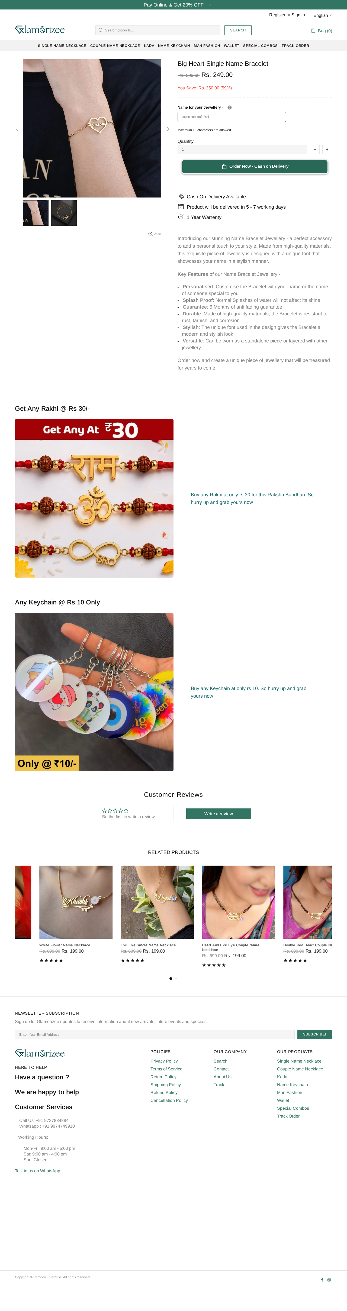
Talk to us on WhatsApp (37, 1170)
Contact (221, 1069)
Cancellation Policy (169, 1100)
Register (277, 14)
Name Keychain (292, 1084)
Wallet (283, 1100)
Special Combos (293, 1108)
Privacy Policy (164, 1061)
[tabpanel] (51, 918)
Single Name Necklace (299, 1061)
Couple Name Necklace (300, 1069)
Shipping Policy (165, 1084)
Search (238, 30)
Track (219, 1084)
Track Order (288, 1116)
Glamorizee (40, 30)
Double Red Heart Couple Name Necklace (295, 945)
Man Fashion (289, 1092)
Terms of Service (166, 1069)
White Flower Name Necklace (40, 945)
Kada (282, 1076)
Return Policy (163, 1076)
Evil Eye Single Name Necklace (124, 945)
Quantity (186, 141)
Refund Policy (164, 1092)
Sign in (298, 14)
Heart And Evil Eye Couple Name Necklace (206, 947)
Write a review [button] (218, 813)
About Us (223, 1076)
